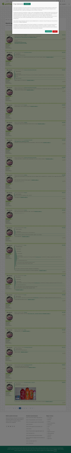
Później (54, 31)
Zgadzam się (27, 3)
